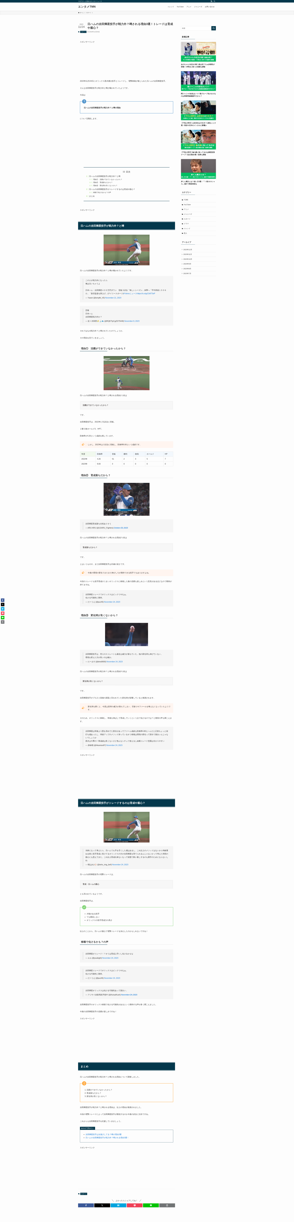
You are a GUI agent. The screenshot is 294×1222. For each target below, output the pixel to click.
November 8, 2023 (131, 321)
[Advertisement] (126, 60)
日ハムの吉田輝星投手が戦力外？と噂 (104, 176)
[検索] (214, 1)
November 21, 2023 (113, 298)
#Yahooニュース (130, 294)
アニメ (186, 209)
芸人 (185, 233)
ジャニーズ (188, 214)
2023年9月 (187, 264)
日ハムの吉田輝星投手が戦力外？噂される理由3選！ (107, 1138)
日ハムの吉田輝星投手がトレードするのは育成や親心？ (112, 189)
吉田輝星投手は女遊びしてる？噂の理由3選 (104, 1134)
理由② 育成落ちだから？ (103, 182)
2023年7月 (187, 273)
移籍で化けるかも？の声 (102, 192)
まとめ (92, 196)
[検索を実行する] (213, 28)
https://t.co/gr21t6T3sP (146, 294)
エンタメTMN (87, 6)
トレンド (187, 228)
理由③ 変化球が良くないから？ (105, 185)
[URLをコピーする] (167, 1205)
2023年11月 (187, 254)
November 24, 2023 (112, 602)
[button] (86, 1205)
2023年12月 (187, 250)
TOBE (186, 200)
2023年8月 (187, 269)
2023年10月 (187, 259)
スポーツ (83, 32)
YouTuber (187, 204)
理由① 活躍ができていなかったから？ (107, 179)
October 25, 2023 (121, 528)
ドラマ (186, 224)
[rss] (211, 1)
